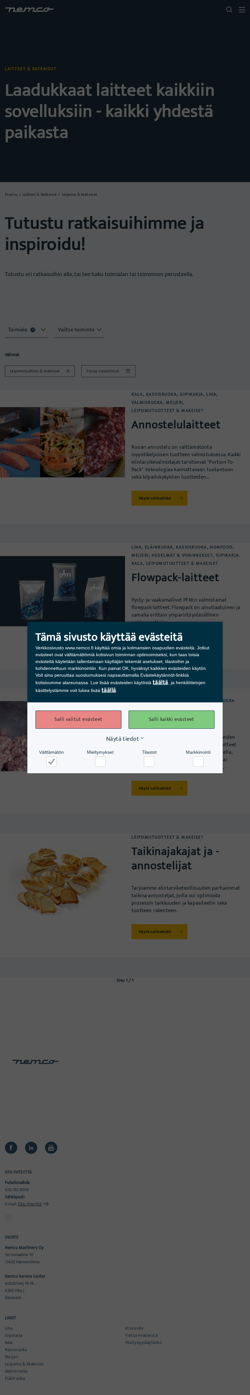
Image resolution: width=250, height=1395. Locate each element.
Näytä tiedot (122, 739)
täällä (109, 690)
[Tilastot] (149, 761)
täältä (160, 682)
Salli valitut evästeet (78, 719)
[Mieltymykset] (100, 761)
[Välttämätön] (51, 761)
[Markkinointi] (198, 761)
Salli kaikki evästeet (171, 719)
